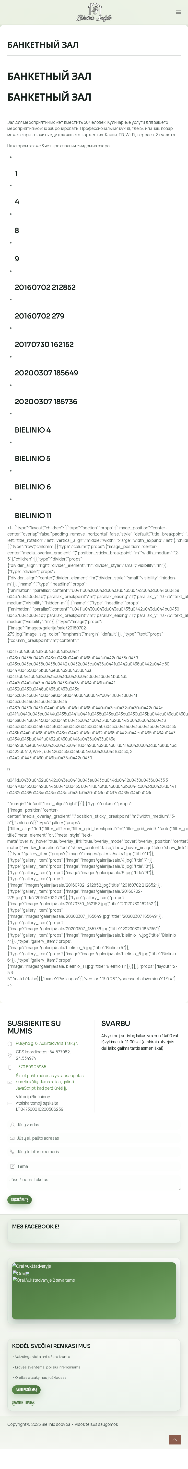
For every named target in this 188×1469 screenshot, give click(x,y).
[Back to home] (94, 12)
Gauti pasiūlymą (26, 1389)
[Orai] (21, 1273)
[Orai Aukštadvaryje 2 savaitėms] (44, 1280)
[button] (178, 12)
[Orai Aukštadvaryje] (31, 1265)
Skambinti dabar (23, 1402)
